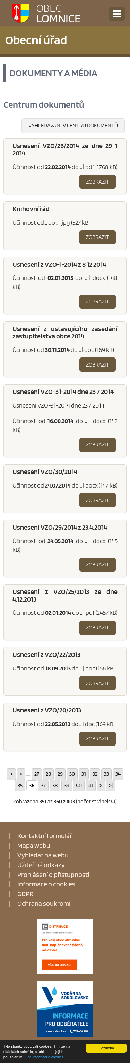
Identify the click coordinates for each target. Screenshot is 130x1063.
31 (83, 774)
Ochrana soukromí (43, 904)
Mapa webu (33, 846)
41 (90, 785)
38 (55, 785)
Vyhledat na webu (43, 855)
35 (20, 785)
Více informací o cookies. (44, 1057)
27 (36, 774)
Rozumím (106, 1047)
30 (72, 774)
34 (118, 774)
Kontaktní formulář (44, 836)
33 (106, 774)
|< (11, 774)
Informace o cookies (46, 884)
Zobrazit (97, 181)
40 (79, 785)
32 (95, 774)
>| (111, 785)
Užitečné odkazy (41, 865)
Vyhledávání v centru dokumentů (73, 125)
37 (43, 785)
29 (60, 774)
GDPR (25, 894)
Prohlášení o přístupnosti (53, 875)
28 (48, 774)
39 (66, 785)
